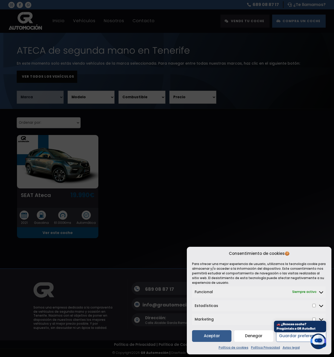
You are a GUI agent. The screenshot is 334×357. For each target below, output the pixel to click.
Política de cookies (233, 347)
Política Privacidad (265, 347)
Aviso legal (291, 347)
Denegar (254, 335)
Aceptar (212, 335)
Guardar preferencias (301, 335)
